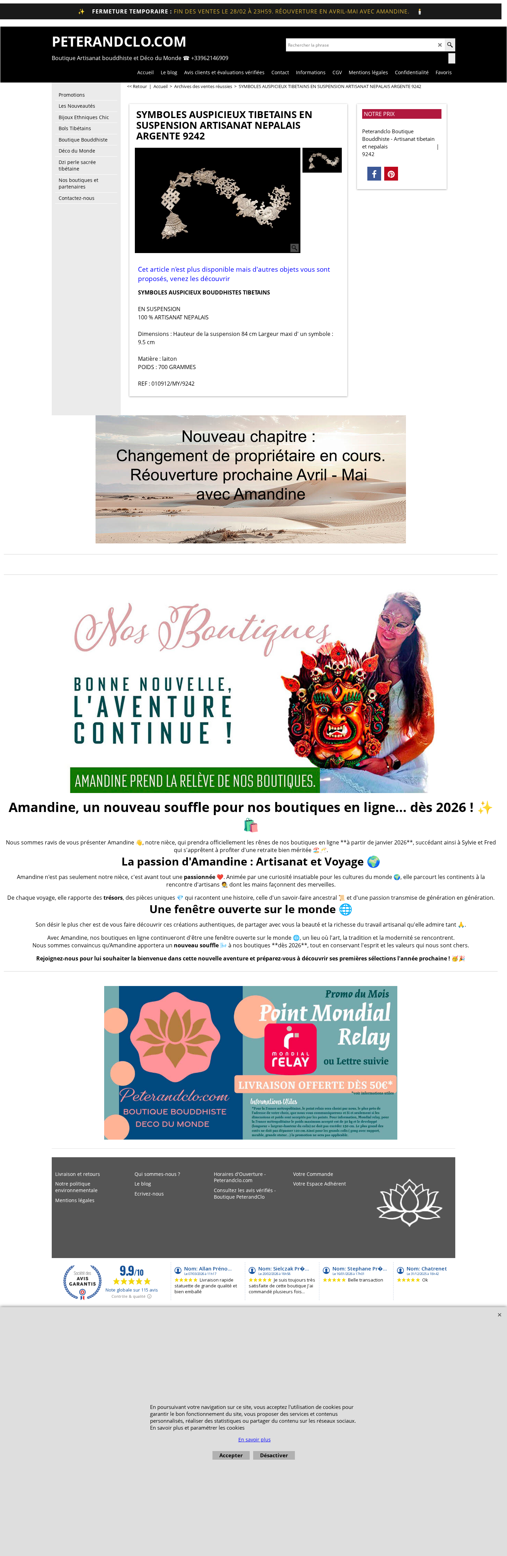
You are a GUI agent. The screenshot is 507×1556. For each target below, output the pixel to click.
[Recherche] (450, 45)
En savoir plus (254, 1439)
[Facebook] (374, 174)
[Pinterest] (391, 174)
